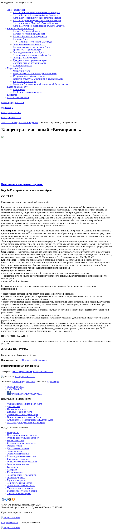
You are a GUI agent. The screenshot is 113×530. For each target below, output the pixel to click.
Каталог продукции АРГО (20, 28)
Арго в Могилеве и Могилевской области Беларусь (39, 25)
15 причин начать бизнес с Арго (29, 76)
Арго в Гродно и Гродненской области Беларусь (37, 20)
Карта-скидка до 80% (17, 87)
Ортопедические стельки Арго (28, 52)
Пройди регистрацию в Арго (27, 92)
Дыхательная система (18, 448)
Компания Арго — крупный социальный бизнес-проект (41, 84)
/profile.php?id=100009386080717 (27, 394)
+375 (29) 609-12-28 (11, 117)
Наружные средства (17, 409)
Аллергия (12, 469)
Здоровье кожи (14, 451)
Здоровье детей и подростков (21, 475)
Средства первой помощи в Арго (29, 63)
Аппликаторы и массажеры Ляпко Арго (33, 55)
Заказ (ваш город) (16, 10)
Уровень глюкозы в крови (20, 488)
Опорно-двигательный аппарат (23, 437)
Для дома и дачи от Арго (19, 412)
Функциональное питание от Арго (24, 404)
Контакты (12, 95)
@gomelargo (7, 107)
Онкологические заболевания (22, 461)
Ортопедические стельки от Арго (24, 417)
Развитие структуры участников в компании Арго (38, 79)
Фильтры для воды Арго (25, 57)
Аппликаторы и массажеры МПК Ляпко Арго (30, 419)
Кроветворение (15, 472)
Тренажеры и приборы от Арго (22, 414)
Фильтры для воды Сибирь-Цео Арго (26, 422)
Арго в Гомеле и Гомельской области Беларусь (36, 12)
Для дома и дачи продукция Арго (29, 60)
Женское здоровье (16, 477)
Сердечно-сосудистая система (22, 435)
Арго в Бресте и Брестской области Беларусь (35, 15)
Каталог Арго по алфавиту (26, 31)
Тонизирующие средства (19, 483)
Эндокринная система (18, 453)
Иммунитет (13, 432)
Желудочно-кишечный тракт (21, 443)
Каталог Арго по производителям (30, 36)
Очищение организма (18, 464)
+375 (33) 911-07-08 (11, 112)
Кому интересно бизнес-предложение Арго (34, 73)
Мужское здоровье (16, 480)
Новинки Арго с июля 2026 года (35, 41)
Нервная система (15, 440)
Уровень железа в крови (19, 493)
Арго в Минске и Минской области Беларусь (35, 23)
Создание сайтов (9, 522)
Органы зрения (14, 445)
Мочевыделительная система (21, 456)
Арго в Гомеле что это (18, 97)
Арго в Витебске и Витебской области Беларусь (37, 18)
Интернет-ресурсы (22, 65)
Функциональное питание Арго (29, 44)
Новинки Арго (20, 39)
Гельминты (12, 467)
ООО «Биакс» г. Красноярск (33, 360)
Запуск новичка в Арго (24, 81)
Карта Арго (19, 89)
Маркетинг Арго (15, 68)
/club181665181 (14, 389)
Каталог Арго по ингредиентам (29, 33)
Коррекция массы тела (18, 459)
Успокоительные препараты (21, 485)
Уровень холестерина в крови (22, 491)
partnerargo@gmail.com (12, 102)
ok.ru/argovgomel (15, 386)
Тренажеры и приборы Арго (27, 49)
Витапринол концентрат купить (22, 184)
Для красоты (13, 406)
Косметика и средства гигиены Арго (31, 47)
